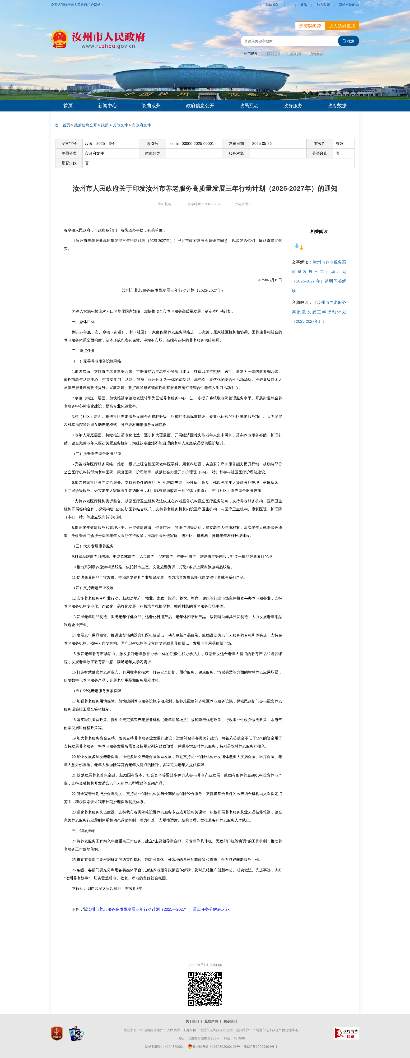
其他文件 (120, 125)
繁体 (303, 5)
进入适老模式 (342, 26)
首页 (68, 105)
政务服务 (293, 105)
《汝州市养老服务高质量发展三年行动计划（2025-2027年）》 (319, 312)
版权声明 (211, 1021)
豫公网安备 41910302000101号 (216, 1047)
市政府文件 (141, 125)
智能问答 (272, 5)
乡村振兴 (273, 53)
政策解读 (315, 53)
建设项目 (294, 53)
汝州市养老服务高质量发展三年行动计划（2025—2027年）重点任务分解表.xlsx (158, 909)
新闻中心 (107, 105)
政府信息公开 (200, 105)
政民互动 (249, 105)
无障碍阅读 (310, 26)
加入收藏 (323, 5)
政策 (105, 125)
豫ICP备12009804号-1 (260, 1047)
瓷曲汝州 (151, 105)
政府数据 (337, 105)
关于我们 (192, 1021)
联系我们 (230, 1021)
